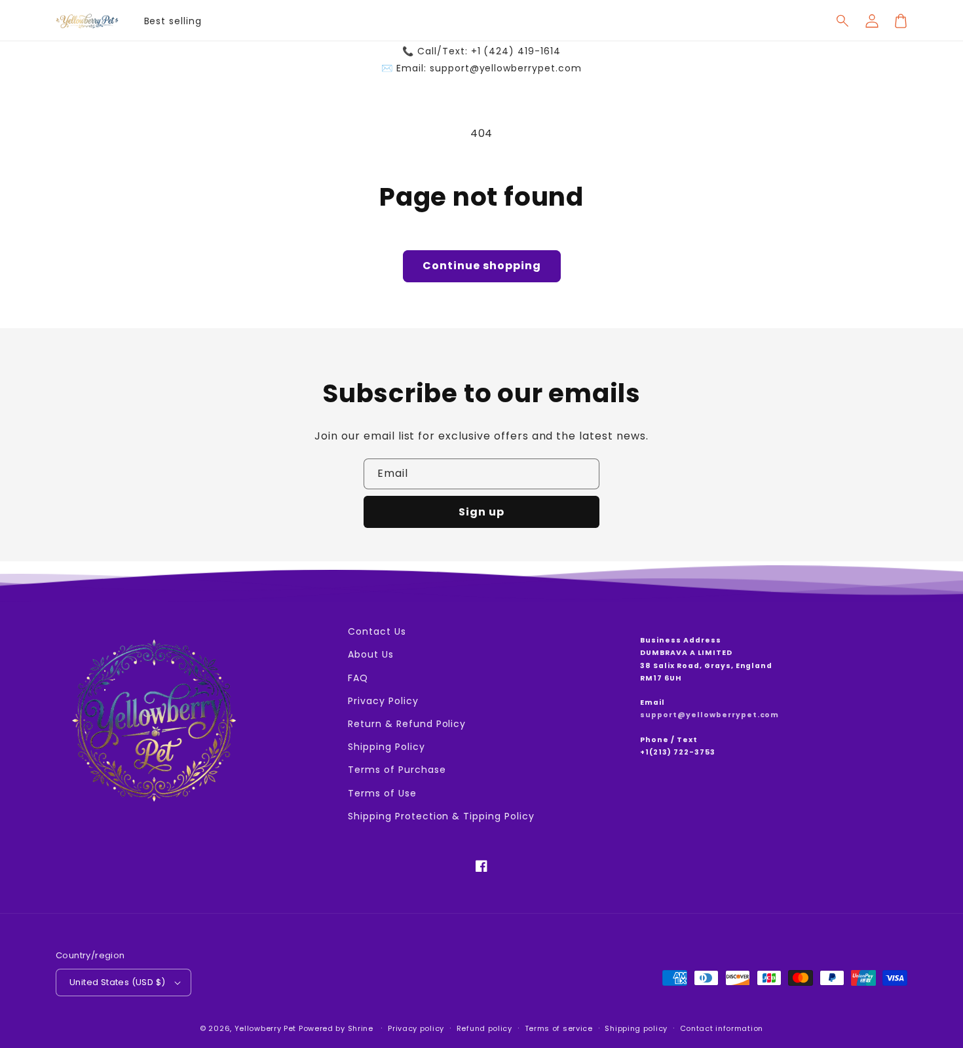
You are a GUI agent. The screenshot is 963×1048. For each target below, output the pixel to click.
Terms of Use (382, 793)
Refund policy (484, 1028)
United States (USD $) (117, 982)
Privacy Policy (383, 700)
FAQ (358, 677)
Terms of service (559, 1028)
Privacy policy (416, 1028)
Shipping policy (636, 1028)
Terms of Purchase (396, 769)
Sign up (481, 511)
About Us (371, 654)
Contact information (721, 1028)
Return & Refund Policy (407, 723)
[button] (843, 21)
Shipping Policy (386, 746)
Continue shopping (482, 265)
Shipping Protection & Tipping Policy (441, 816)
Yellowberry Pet (266, 1028)
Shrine (360, 1028)
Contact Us (377, 631)
